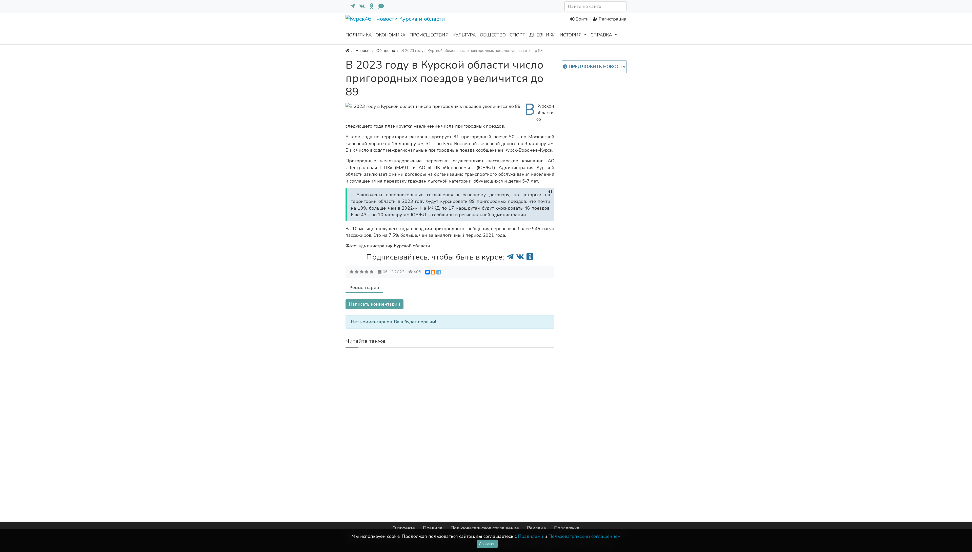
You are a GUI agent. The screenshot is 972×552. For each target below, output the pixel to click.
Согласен (487, 543)
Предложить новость (596, 67)
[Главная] (347, 50)
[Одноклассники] (369, 6)
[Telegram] (438, 272)
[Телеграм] (350, 6)
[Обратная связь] (379, 6)
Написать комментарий (374, 304)
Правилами (530, 536)
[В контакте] (360, 6)
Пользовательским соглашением (585, 536)
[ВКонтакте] (427, 272)
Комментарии (364, 287)
